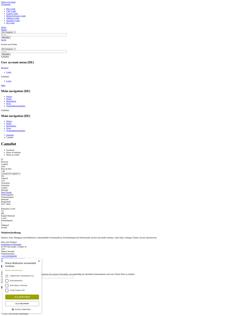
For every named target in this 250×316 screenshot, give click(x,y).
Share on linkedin (13, 152)
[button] (22, 309)
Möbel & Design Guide (16, 16)
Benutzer (4, 68)
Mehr (3, 85)
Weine (3, 27)
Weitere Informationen (13, 270)
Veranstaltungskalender (15, 106)
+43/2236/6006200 (9, 256)
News (8, 103)
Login (8, 72)
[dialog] (22, 285)
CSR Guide (11, 11)
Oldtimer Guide (12, 18)
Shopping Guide (13, 21)
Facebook (10, 150)
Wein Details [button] (6, 192)
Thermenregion (7, 197)
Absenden (6, 37)
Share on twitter (12, 155)
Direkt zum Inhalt (8, 2)
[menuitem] (127, 9)
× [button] (39, 261)
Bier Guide (10, 9)
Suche (3, 40)
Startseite (10, 135)
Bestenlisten (11, 101)
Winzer (4, 30)
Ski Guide (10, 23)
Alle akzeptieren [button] (22, 297)
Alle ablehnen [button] (22, 303)
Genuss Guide (12, 13)
